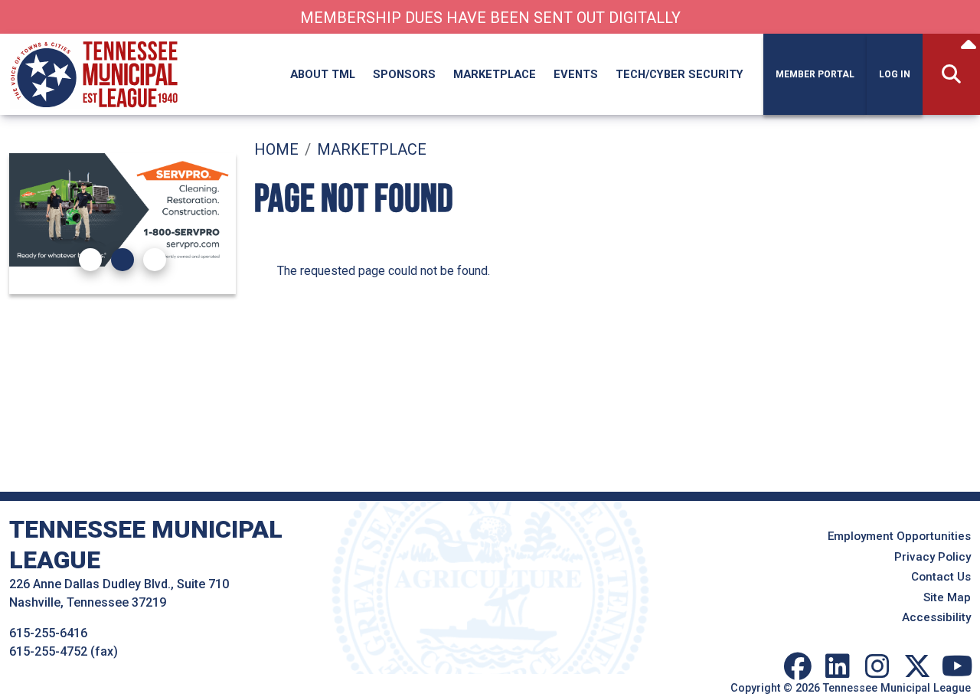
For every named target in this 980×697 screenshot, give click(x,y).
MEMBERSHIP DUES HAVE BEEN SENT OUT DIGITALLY (490, 17)
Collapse (968, 46)
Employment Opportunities (899, 536)
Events (576, 74)
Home (276, 149)
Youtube (957, 666)
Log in (894, 74)
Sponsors (404, 74)
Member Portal (815, 74)
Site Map (947, 597)
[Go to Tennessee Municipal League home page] (94, 42)
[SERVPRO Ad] (122, 210)
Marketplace (494, 74)
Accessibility (936, 617)
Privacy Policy (932, 557)
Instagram (877, 666)
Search (951, 74)
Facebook (798, 666)
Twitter (917, 666)
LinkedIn (837, 666)
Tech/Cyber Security (679, 74)
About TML (322, 74)
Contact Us (941, 577)
